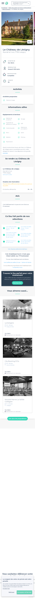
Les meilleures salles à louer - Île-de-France (26, 228)
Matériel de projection (9, 118)
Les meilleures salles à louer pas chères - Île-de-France (26, 235)
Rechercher (17, 283)
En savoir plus (6, 588)
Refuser (11, 592)
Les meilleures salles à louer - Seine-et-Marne (17, 262)
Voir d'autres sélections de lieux (17, 249)
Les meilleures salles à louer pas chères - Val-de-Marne (26, 241)
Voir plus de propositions (17, 418)
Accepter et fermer (24, 592)
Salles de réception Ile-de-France (11, 241)
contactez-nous (17, 267)
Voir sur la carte (7, 174)
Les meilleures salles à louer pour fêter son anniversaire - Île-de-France (11, 235)
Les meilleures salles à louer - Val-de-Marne (11, 228)
